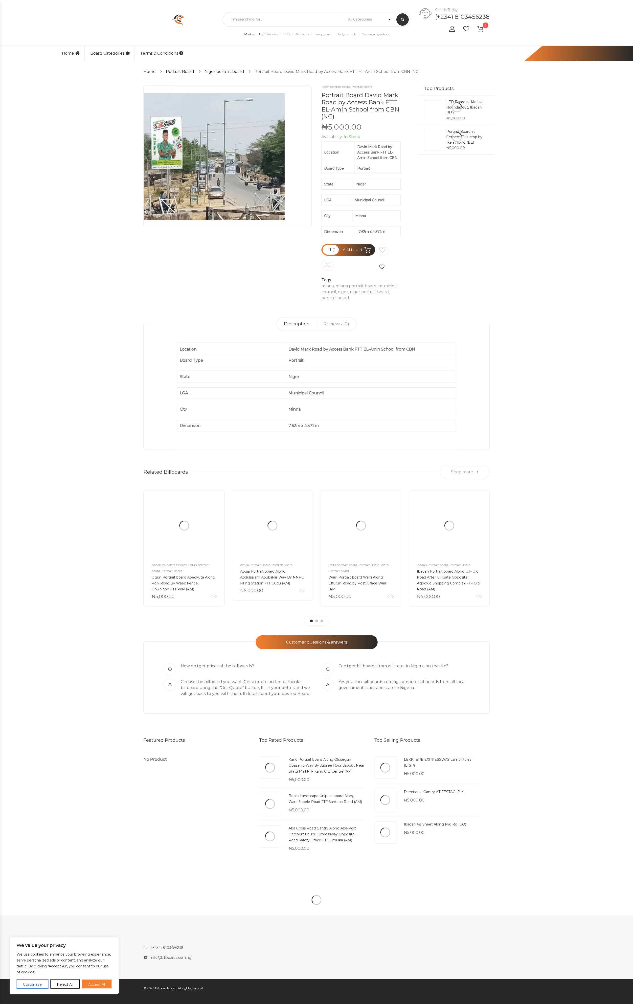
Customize (32, 984)
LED (287, 34)
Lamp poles (323, 34)
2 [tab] (316, 621)
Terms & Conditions (159, 53)
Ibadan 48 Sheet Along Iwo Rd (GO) (435, 824)
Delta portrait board (342, 565)
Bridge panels (346, 34)
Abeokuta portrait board (169, 565)
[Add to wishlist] (382, 257)
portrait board (335, 297)
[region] (64, 965)
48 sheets (302, 34)
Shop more (462, 471)
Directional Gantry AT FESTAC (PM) (434, 792)
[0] (483, 29)
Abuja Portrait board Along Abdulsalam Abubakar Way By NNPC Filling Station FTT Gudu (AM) (272, 577)
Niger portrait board (224, 71)
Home (68, 53)
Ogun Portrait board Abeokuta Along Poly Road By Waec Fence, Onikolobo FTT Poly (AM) (183, 583)
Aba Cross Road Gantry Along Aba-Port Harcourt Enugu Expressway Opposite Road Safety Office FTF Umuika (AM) (322, 834)
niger (343, 292)
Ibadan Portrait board (432, 565)
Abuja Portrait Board (255, 565)
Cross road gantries (375, 34)
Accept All (97, 984)
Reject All (65, 984)
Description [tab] (297, 324)
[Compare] (327, 265)
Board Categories (107, 53)
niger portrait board (369, 292)
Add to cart (352, 249)
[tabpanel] (184, 548)
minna (327, 286)
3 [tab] (321, 621)
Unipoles (272, 34)
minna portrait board (356, 286)
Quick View (214, 597)
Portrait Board (180, 71)
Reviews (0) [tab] (336, 324)
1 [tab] (311, 621)
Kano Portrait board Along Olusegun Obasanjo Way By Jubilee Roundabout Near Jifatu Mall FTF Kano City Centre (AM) (326, 765)
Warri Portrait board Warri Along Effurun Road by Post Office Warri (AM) (357, 583)
